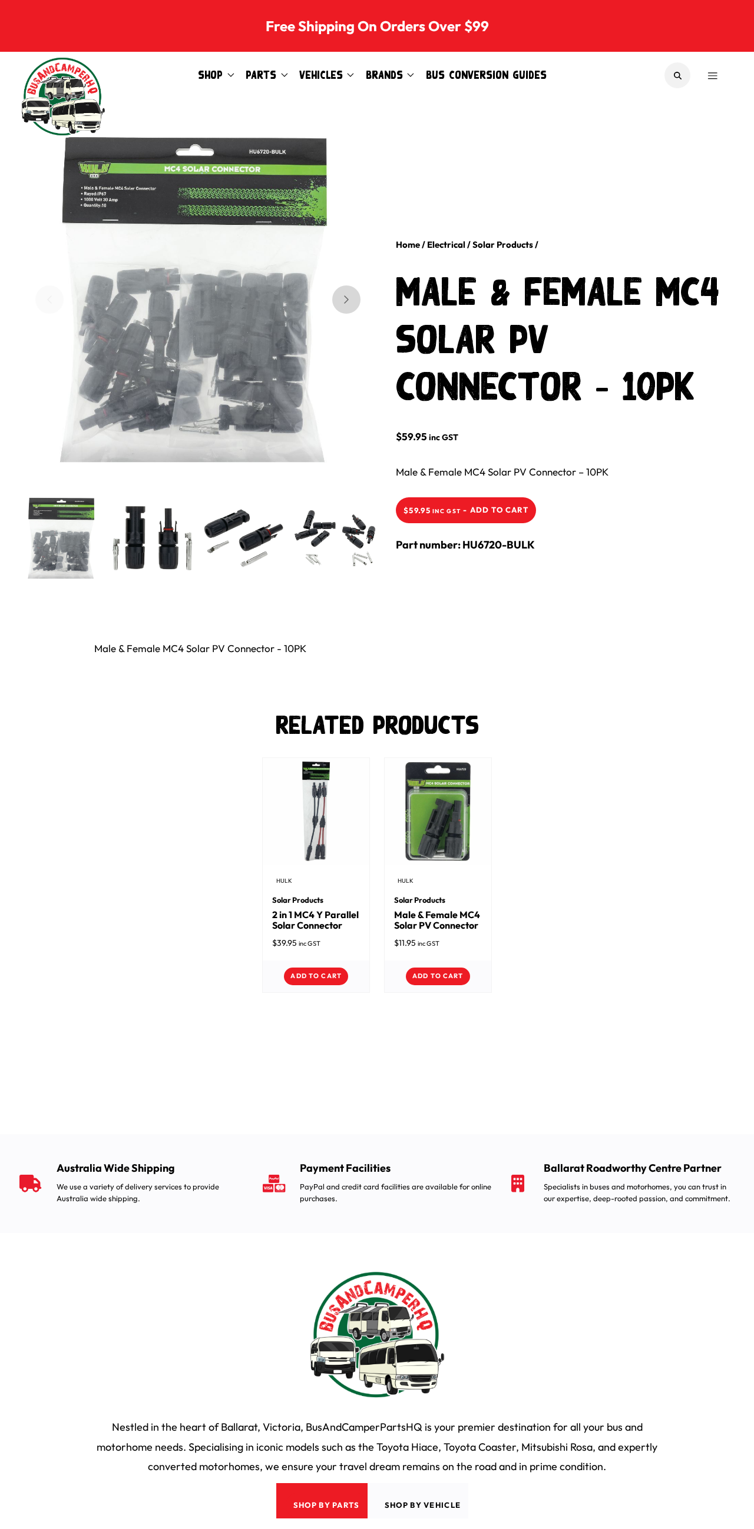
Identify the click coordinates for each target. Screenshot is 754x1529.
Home (408, 244)
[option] (188, 295)
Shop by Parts (326, 1505)
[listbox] (188, 309)
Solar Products (502, 244)
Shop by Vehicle (423, 1505)
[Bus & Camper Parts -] (63, 75)
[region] (198, 299)
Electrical (446, 244)
